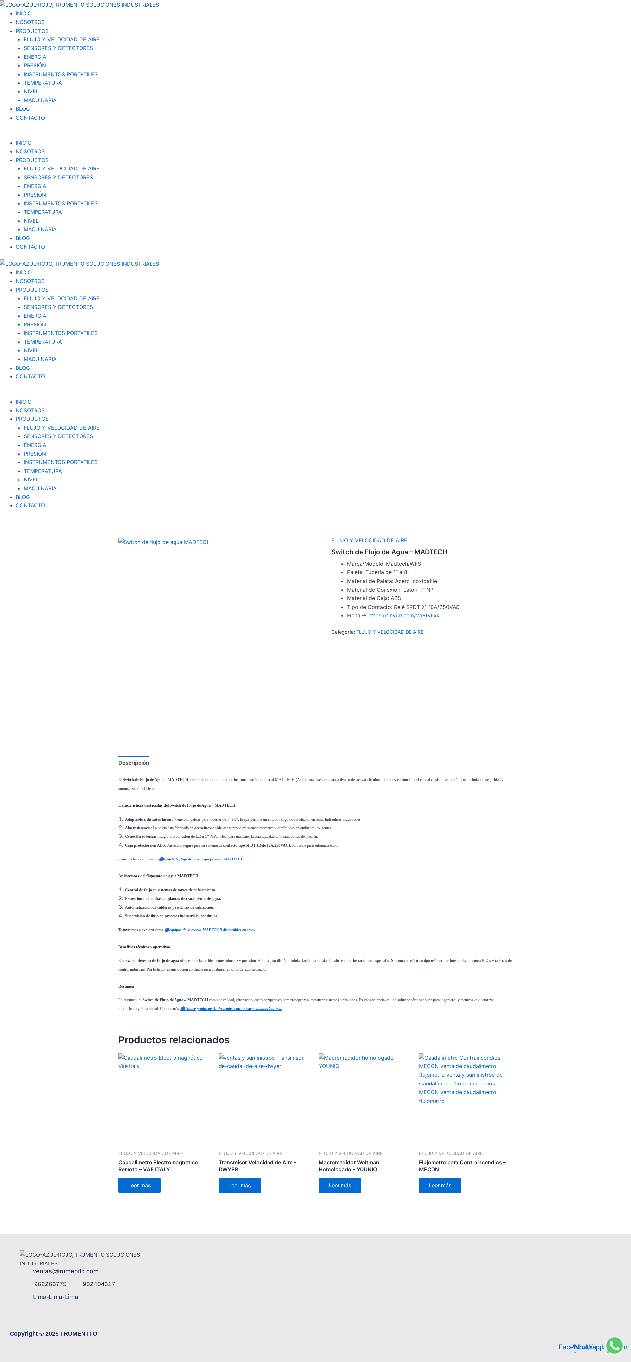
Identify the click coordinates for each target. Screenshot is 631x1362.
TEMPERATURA (43, 82)
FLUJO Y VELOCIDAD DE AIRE (62, 39)
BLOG (23, 108)
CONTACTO (30, 117)
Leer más (139, 1185)
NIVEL (31, 91)
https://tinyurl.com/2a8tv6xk (404, 615)
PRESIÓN (35, 65)
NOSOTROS (30, 22)
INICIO (24, 13)
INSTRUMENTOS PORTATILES (61, 74)
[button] (315, 134)
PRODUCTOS (32, 31)
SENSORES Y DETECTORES (58, 48)
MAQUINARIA (40, 100)
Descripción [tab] (133, 762)
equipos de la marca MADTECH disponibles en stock (212, 930)
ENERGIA (35, 57)
